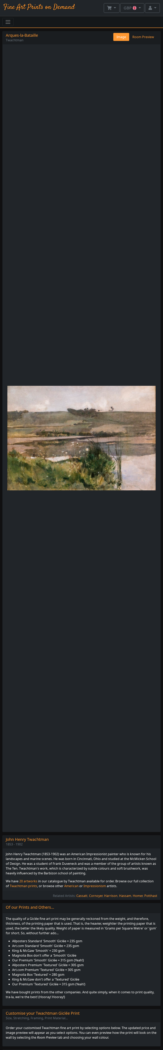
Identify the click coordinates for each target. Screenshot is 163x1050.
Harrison (110, 896)
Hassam (125, 896)
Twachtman (14, 40)
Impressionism (94, 886)
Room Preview (143, 37)
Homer (138, 896)
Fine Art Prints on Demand (39, 7)
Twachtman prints (23, 886)
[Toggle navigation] (8, 22)
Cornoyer (96, 896)
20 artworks (28, 881)
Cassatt (81, 896)
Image (121, 37)
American (71, 886)
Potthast (150, 896)
